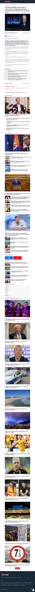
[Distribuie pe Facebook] (25, 33)
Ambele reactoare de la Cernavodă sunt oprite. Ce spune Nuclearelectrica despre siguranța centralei (17, 79)
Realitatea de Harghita (10, 585)
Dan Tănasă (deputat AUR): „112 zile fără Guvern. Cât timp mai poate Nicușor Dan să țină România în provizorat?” (17, 194)
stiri (6, 89)
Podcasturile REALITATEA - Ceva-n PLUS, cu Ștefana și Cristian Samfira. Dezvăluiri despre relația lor (16, 499)
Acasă (6, 4)
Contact (2, 577)
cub (8, 89)
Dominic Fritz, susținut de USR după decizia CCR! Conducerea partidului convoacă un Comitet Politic (16, 115)
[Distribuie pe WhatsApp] (27, 33)
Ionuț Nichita (28, 317)
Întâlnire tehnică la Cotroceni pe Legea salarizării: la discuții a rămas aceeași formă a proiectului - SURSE (19, 251)
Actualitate (11, 4)
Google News (23, 92)
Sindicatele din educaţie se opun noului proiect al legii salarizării (16, 543)
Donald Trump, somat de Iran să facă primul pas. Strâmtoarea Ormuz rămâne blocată (19, 280)
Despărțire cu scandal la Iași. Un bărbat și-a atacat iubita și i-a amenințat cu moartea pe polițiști (16, 387)
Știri (8, 4)
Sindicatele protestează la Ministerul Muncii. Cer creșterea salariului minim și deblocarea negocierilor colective (19, 239)
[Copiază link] (24, 33)
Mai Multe (17, 568)
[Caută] (27, 2)
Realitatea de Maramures (17, 585)
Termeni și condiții (6, 577)
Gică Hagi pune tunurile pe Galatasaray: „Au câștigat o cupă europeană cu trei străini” (20, 271)
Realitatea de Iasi (25, 582)
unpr (11, 89)
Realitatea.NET (3, 582)
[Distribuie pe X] (29, 33)
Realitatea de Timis (13, 32)
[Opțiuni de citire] (33, 590)
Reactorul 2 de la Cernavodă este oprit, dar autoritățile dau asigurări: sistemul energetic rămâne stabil (20, 267)
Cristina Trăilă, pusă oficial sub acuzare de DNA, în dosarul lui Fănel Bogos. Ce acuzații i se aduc (18, 74)
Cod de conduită (19, 577)
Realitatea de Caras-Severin (19, 582)
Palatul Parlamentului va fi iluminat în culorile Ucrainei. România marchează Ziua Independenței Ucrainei (17, 522)
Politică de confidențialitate (12, 577)
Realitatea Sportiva (8, 582)
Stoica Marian (28, 519)
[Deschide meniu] (29, 2)
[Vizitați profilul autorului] (6, 33)
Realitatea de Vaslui (23, 585)
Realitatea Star (13, 582)
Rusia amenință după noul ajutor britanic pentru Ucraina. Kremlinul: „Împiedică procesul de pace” (17, 76)
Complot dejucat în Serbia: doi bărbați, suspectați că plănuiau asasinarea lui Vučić (18, 71)
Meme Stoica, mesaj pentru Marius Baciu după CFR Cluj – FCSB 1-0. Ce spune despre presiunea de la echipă (17, 365)
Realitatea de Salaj (31, 582)
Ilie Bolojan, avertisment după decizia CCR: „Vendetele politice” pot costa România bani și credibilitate (17, 125)
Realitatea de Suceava (3, 585)
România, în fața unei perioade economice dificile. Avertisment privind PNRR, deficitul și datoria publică (19, 170)
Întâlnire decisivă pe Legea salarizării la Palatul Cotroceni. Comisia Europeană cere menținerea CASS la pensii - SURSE (20, 206)
